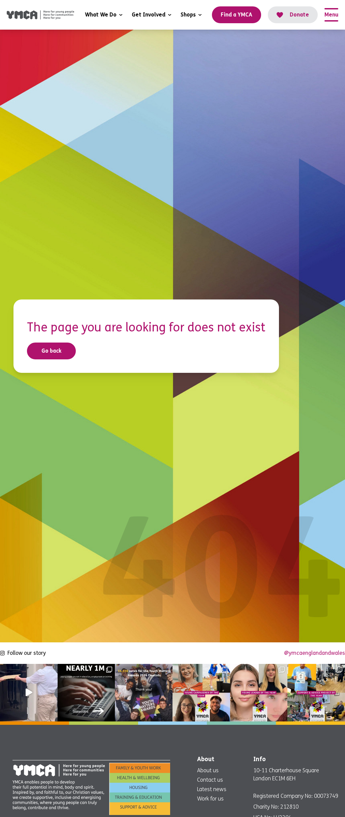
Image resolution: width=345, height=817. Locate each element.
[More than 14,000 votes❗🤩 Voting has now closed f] (143, 692)
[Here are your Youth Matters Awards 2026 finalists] (316, 692)
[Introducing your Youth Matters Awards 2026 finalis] (201, 692)
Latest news (211, 789)
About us (208, 770)
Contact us (210, 780)
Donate (299, 14)
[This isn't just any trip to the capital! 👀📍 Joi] (29, 692)
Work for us (210, 798)
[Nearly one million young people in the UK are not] (86, 692)
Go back (51, 351)
